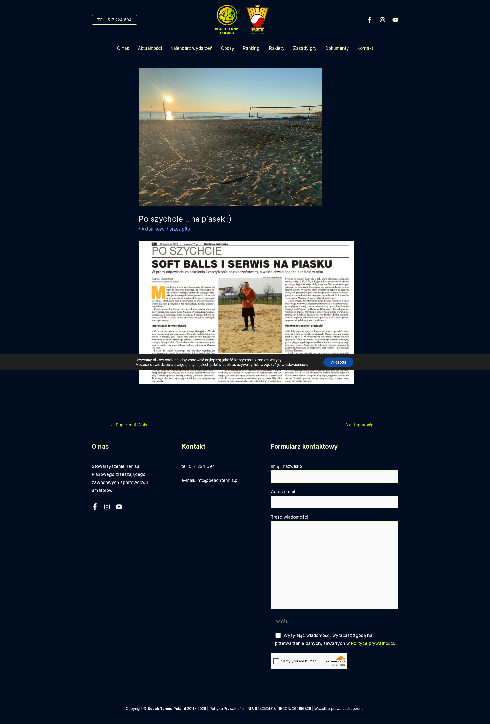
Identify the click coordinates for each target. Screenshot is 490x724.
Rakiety (277, 48)
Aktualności (150, 48)
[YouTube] (395, 20)
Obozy (227, 48)
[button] (114, 20)
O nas (123, 48)
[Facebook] (370, 20)
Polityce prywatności (372, 643)
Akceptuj (338, 362)
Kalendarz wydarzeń (191, 48)
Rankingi (252, 48)
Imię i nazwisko (286, 466)
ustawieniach (296, 364)
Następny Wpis (364, 424)
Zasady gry (305, 48)
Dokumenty (337, 48)
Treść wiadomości (289, 517)
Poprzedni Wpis (128, 424)
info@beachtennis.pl (217, 480)
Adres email (283, 491)
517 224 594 (202, 466)
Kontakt (365, 48)
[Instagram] (382, 20)
